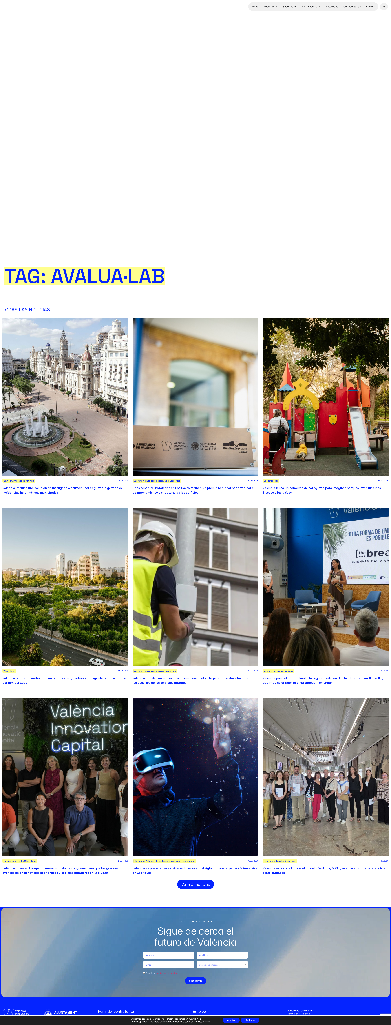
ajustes (206, 1021)
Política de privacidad (167, 972)
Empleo (199, 1011)
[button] (195, 884)
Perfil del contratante (116, 1011)
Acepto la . (162, 972)
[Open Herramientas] (319, 6)
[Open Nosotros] (276, 6)
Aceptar (231, 1020)
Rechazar (250, 1020)
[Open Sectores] (295, 6)
